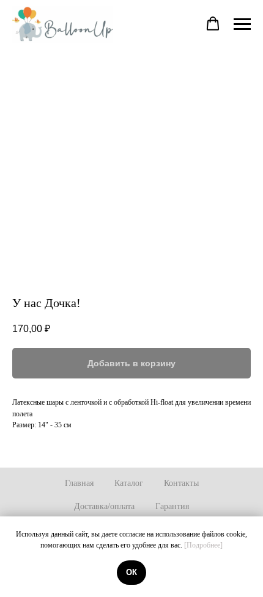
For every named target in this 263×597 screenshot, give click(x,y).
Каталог (128, 483)
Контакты (181, 483)
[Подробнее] (203, 545)
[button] (213, 23)
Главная (79, 483)
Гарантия (172, 506)
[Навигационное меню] (242, 24)
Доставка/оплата (104, 506)
